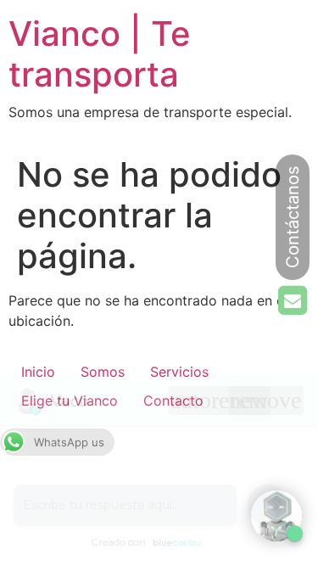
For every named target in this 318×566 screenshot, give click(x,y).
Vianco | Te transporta (99, 54)
